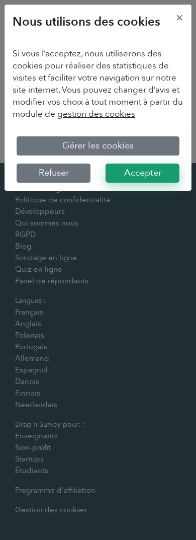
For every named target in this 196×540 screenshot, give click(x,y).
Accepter (142, 173)
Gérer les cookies (98, 145)
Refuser (54, 173)
